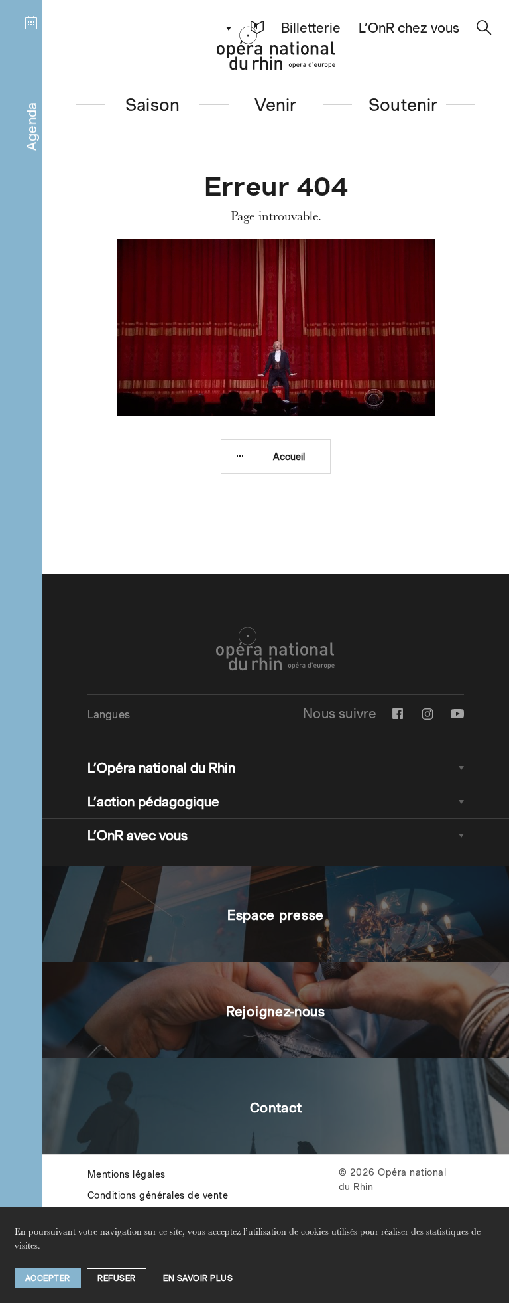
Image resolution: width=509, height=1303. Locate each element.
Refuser (116, 1278)
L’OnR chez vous (409, 28)
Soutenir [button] (403, 104)
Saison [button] (152, 104)
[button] (257, 27)
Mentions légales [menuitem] (126, 1174)
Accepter (47, 1278)
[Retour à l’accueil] (276, 48)
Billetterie (311, 28)
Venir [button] (275, 104)
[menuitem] (397, 713)
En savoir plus (198, 1278)
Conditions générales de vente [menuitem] (158, 1195)
